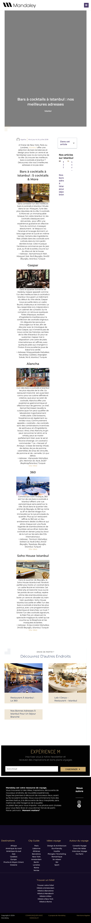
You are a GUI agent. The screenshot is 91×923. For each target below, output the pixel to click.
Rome (36, 868)
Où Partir (79, 854)
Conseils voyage (79, 846)
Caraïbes (13, 857)
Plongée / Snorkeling (57, 854)
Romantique (57, 857)
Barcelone (36, 854)
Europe (14, 859)
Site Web (33, 466)
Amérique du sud (13, 851)
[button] (74, 143)
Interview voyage (79, 851)
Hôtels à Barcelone (45, 891)
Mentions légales (83, 915)
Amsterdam (36, 859)
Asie (13, 854)
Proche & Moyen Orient (14, 862)
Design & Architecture (56, 846)
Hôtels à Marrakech (45, 893)
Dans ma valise (79, 848)
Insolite (57, 851)
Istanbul (48, 111)
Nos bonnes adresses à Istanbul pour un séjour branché (63, 185)
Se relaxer (57, 859)
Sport (57, 865)
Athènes (36, 851)
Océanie (13, 865)
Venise (36, 870)
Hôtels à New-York (45, 899)
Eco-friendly (57, 848)
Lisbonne (36, 848)
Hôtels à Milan (46, 896)
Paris (36, 846)
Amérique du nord (14, 848)
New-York (36, 857)
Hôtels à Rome (45, 902)
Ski (57, 862)
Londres (36, 865)
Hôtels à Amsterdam (45, 888)
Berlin (36, 862)
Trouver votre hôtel (45, 885)
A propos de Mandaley (57, 915)
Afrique (14, 846)
